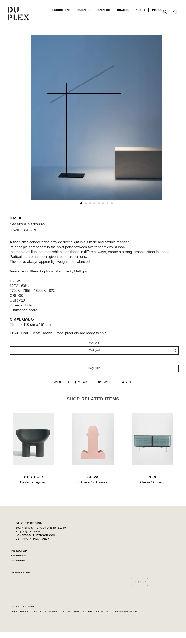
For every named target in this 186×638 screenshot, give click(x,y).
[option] (97, 117)
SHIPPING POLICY (127, 611)
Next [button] (170, 117)
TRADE (37, 611)
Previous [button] (23, 117)
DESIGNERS (20, 611)
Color (94, 343)
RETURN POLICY (99, 611)
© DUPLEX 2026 (23, 606)
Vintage (51, 611)
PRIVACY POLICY (73, 611)
